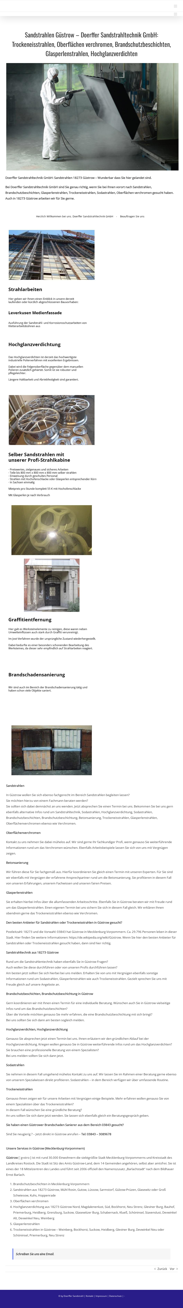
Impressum (101, 1295)
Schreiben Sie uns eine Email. (35, 1254)
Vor (172, 1269)
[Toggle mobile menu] (176, 6)
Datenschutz (115, 1295)
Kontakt (89, 1295)
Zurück (162, 1269)
